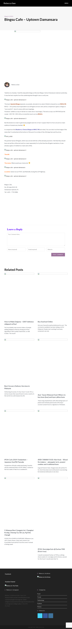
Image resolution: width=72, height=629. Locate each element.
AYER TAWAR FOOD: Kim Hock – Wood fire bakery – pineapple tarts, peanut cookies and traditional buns (53, 462)
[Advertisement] (36, 208)
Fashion (39, 603)
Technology (40, 600)
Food (38, 594)
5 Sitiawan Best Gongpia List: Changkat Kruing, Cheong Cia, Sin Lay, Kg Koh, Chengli (19, 532)
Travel (39, 597)
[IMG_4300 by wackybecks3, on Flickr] (8, 136)
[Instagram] (50, 615)
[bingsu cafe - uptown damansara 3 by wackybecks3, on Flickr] (15, 118)
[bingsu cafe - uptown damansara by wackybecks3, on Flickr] (14, 167)
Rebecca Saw (10, 3)
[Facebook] (45, 615)
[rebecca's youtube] (11, 585)
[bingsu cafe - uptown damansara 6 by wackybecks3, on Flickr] (15, 158)
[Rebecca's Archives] (43, 577)
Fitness (39, 606)
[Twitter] (40, 615)
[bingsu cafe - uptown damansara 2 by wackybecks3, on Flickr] (15, 176)
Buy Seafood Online (45, 322)
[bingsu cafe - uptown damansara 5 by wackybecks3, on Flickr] (15, 99)
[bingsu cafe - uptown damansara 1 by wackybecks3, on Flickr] (15, 150)
